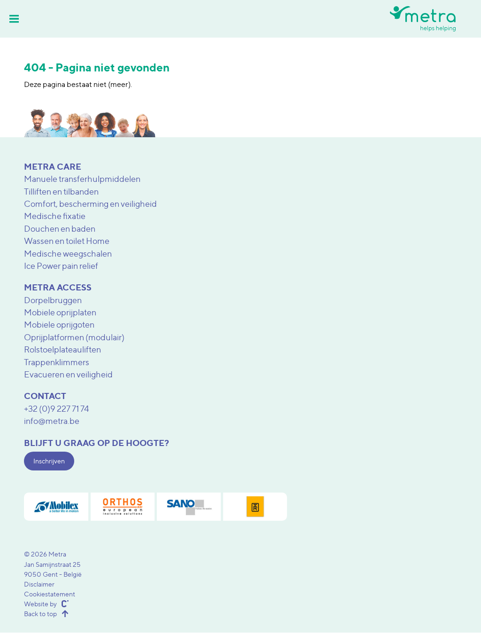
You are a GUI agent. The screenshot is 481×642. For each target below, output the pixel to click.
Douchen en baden (59, 229)
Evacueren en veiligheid (68, 374)
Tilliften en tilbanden (61, 191)
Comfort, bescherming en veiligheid (90, 204)
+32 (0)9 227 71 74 (56, 409)
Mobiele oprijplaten (60, 312)
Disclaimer (39, 584)
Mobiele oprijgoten (59, 324)
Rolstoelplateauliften (62, 349)
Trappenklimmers (56, 362)
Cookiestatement (49, 594)
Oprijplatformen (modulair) (74, 337)
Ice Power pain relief (61, 266)
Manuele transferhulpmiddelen (82, 179)
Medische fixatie (54, 216)
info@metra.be (51, 421)
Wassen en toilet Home (66, 241)
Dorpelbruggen (53, 300)
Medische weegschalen (68, 253)
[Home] (423, 18)
